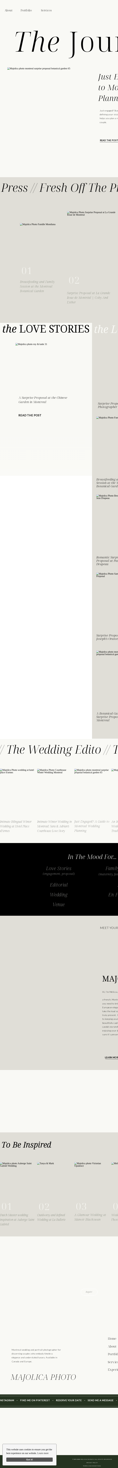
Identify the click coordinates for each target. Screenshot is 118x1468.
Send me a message (92, 1400)
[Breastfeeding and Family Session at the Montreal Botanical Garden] (38, 250)
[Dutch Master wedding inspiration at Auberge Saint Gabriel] (18, 1186)
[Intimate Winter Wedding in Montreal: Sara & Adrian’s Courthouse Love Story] (55, 793)
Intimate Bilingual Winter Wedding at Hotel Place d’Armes (15, 826)
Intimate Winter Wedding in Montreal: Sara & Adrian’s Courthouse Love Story (54, 826)
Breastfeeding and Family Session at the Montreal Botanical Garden (37, 286)
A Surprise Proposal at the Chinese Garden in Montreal (43, 400)
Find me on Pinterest (27, 1400)
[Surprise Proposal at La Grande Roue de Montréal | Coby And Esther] (92, 249)
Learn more (43, 1453)
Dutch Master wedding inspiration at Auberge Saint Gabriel (17, 1219)
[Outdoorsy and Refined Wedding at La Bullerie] (55, 1186)
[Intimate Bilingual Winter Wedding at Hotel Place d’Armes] (18, 793)
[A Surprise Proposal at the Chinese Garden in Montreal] (38, 367)
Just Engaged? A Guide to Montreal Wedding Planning (91, 826)
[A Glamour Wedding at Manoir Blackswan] (92, 1186)
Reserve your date (61, 1400)
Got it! (29, 1459)
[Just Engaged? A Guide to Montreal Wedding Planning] (42, 120)
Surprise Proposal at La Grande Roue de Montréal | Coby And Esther (88, 297)
